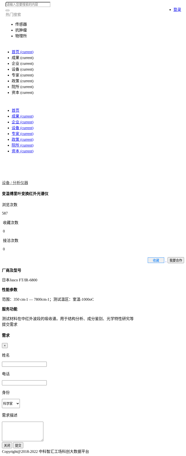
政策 (22, 139)
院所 (22, 145)
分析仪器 (20, 183)
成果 (22, 116)
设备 (22, 128)
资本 (22, 151)
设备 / (7, 183)
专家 (22, 134)
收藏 (156, 260)
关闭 (7, 445)
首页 (22, 52)
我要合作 (176, 260)
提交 (18, 445)
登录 (177, 9)
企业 (22, 122)
